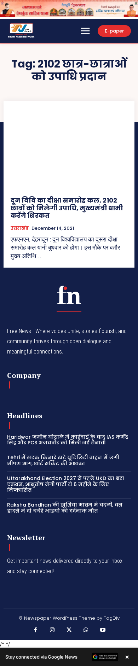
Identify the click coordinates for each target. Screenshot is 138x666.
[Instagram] (52, 630)
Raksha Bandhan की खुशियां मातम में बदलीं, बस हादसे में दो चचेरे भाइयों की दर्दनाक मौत (64, 507)
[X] (69, 630)
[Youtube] (102, 630)
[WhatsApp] (86, 630)
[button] (69, 657)
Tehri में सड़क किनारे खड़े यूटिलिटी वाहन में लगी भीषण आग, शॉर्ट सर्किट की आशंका (63, 460)
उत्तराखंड (20, 228)
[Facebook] (35, 630)
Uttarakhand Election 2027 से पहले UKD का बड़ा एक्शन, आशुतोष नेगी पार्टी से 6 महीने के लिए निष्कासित (65, 484)
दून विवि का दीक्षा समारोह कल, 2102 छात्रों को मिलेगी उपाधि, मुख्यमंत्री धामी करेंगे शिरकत (67, 208)
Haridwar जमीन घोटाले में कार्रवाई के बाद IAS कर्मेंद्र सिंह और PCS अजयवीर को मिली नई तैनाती (67, 439)
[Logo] (69, 294)
